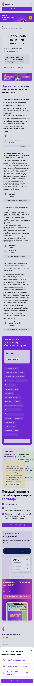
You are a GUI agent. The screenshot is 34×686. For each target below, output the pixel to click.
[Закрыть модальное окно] (31, 650)
